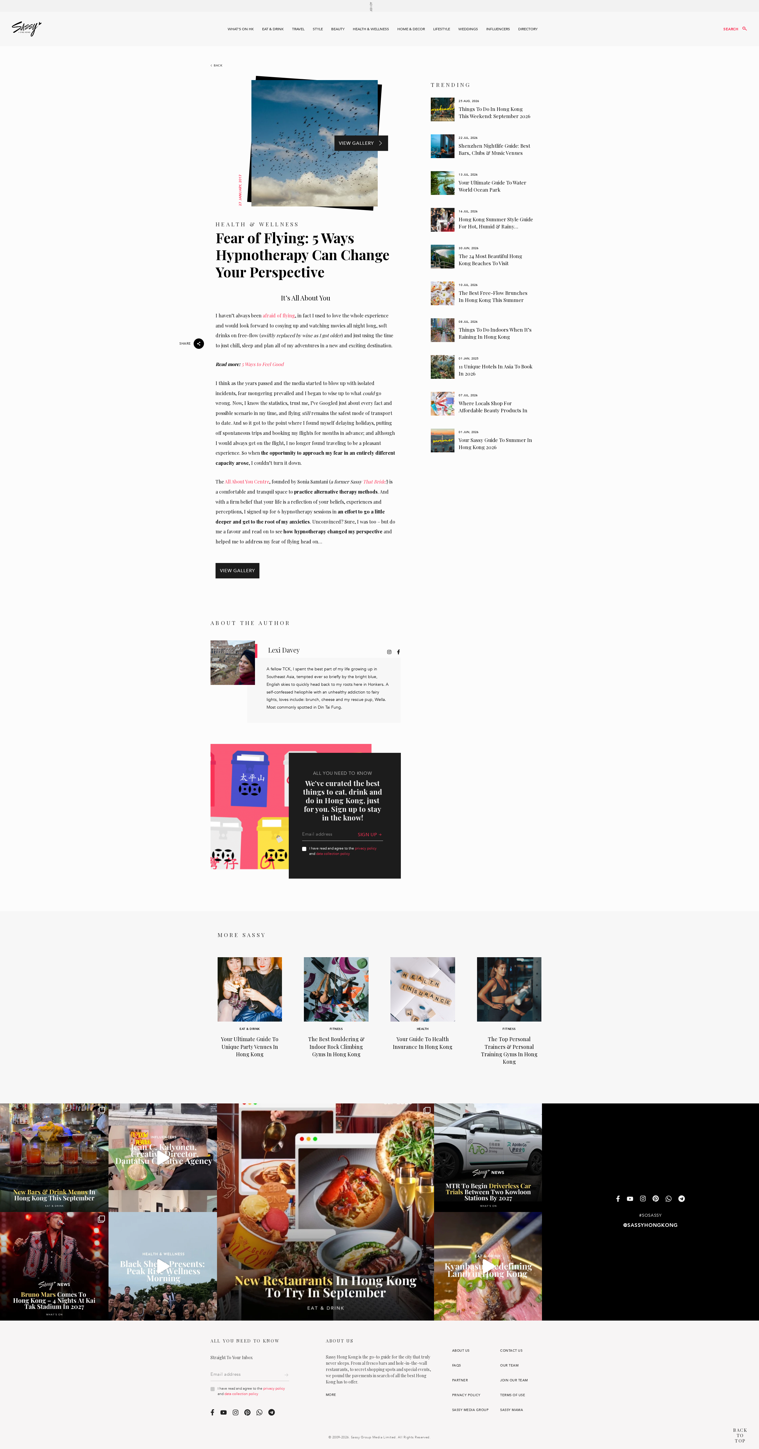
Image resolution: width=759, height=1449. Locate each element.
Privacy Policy (466, 1395)
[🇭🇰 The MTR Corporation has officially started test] (488, 1157)
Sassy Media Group (470, 1410)
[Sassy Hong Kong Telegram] (681, 1199)
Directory (528, 29)
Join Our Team (514, 1380)
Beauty (338, 29)
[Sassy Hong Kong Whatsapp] (669, 1199)
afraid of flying (279, 315)
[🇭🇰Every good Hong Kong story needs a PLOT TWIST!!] (163, 1157)
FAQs (456, 1365)
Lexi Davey (284, 649)
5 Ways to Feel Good (262, 364)
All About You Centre (247, 481)
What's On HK (241, 29)
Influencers (498, 29)
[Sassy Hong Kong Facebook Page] (618, 1199)
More (331, 1395)
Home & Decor (411, 29)
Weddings (468, 29)
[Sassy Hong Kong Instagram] (643, 1199)
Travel (298, 29)
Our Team (509, 1365)
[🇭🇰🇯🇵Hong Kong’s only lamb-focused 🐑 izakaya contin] (488, 1266)
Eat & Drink (273, 29)
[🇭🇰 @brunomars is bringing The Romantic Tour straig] (54, 1266)
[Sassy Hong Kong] (27, 29)
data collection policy (333, 853)
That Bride (374, 481)
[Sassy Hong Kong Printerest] (656, 1199)
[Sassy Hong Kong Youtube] (630, 1199)
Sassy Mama (511, 1410)
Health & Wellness (371, 29)
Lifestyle (441, 29)
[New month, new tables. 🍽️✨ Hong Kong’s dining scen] (325, 1212)
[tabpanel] (482, 109)
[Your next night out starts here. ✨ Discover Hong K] (54, 1157)
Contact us (511, 1350)
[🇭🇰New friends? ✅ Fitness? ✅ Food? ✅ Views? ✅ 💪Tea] (163, 1266)
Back (218, 65)
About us (461, 1350)
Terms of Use (512, 1395)
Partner (460, 1380)
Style (318, 29)
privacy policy (366, 848)
